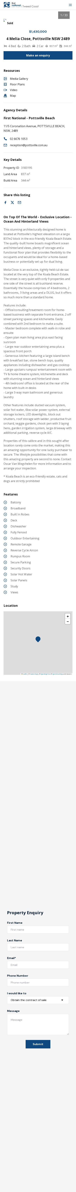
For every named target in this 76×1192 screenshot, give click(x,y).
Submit (38, 1044)
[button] (39, 640)
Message (13, 1011)
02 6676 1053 (18, 139)
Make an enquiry (38, 55)
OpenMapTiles (46, 674)
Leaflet (25, 674)
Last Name (14, 940)
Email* (11, 958)
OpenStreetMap (57, 674)
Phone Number (17, 976)
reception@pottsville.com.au (28, 145)
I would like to (16, 993)
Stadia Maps (34, 674)
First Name (15, 923)
